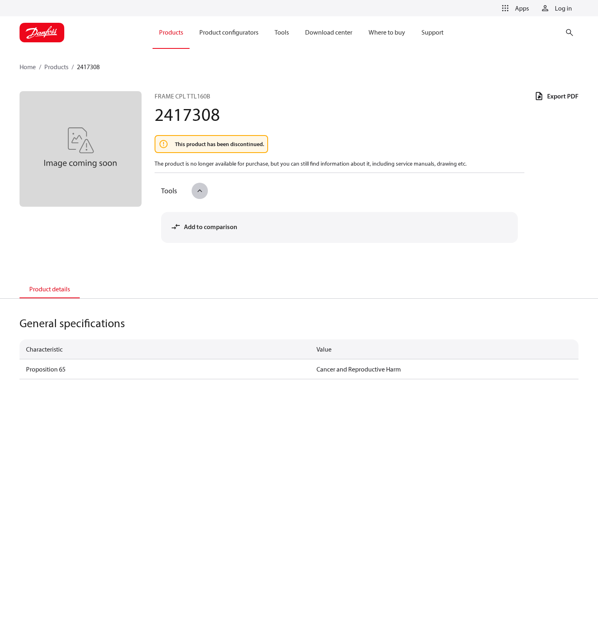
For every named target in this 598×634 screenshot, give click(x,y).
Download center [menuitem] (328, 32)
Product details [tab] (49, 289)
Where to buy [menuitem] (387, 32)
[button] (514, 8)
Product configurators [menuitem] (228, 32)
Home (28, 67)
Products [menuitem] (171, 32)
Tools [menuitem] (282, 32)
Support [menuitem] (432, 32)
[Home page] (42, 32)
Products (56, 67)
